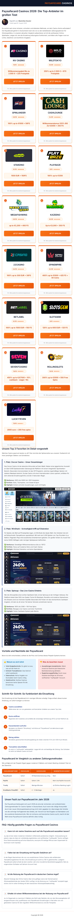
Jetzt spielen (19, 81)
